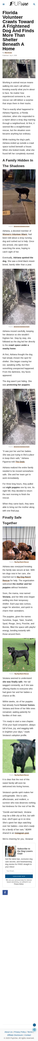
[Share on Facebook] (5, 892)
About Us (8, 1032)
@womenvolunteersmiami (21, 226)
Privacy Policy (20, 1032)
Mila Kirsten (8, 52)
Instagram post (22, 833)
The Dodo (20, 462)
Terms (30, 1032)
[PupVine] (18, 4)
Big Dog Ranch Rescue (21, 562)
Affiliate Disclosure (15, 1035)
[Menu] (3, 4)
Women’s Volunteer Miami (15, 234)
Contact (27, 1035)
